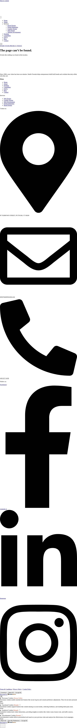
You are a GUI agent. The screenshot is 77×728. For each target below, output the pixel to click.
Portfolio (6, 34)
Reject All (11, 692)
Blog (5, 39)
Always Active (18, 698)
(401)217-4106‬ (4, 378)
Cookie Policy (27, 689)
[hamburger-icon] (1, 17)
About (6, 22)
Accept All (18, 692)
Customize (4, 692)
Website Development (14, 32)
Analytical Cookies (7, 710)
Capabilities (7, 35)
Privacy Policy (17, 689)
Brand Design (12, 25)
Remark (16, 705)
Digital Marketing (13, 27)
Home (5, 20)
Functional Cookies (7, 705)
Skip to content (4, 1)
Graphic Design (12, 29)
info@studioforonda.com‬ (7, 297)
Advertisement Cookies (9, 715)
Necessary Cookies (7, 698)
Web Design (11, 30)
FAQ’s (6, 37)
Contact (6, 40)
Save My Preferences (14, 720)
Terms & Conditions (6, 689)
